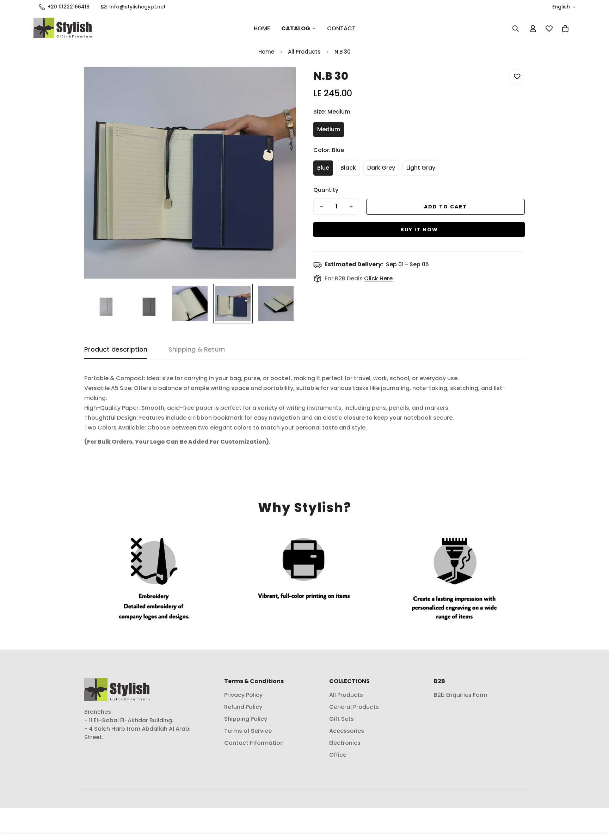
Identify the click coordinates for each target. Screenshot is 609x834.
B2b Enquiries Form (460, 695)
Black (348, 168)
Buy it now (419, 229)
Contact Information (254, 743)
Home (262, 28)
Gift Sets (341, 719)
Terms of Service (248, 731)
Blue (323, 168)
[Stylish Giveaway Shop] (62, 28)
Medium (328, 129)
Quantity (325, 190)
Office (337, 755)
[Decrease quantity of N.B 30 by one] (321, 206)
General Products (354, 707)
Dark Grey (381, 168)
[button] (565, 28)
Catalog (295, 28)
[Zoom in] (281, 82)
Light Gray (420, 168)
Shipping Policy (245, 719)
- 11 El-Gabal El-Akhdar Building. (128, 721)
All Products (304, 51)
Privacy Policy (243, 695)
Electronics (345, 743)
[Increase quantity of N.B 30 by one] (351, 206)
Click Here (378, 278)
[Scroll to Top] (595, 795)
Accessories (346, 731)
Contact (341, 28)
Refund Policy (243, 707)
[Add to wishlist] (517, 77)
